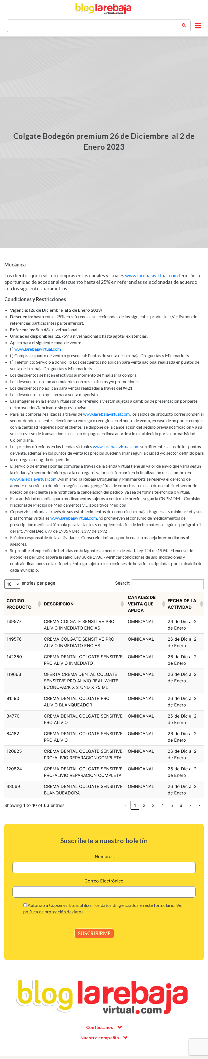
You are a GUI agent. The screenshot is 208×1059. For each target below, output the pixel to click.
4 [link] (162, 805)
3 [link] (153, 805)
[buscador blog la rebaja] (184, 25)
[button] (198, 25)
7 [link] (190, 805)
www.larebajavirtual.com (151, 275)
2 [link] (144, 805)
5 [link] (171, 805)
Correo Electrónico (103, 881)
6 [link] (181, 805)
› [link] (199, 805)
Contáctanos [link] (99, 1027)
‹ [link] (125, 805)
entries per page (38, 583)
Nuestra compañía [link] (99, 1037)
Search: (122, 583)
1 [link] (135, 805)
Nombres (104, 856)
